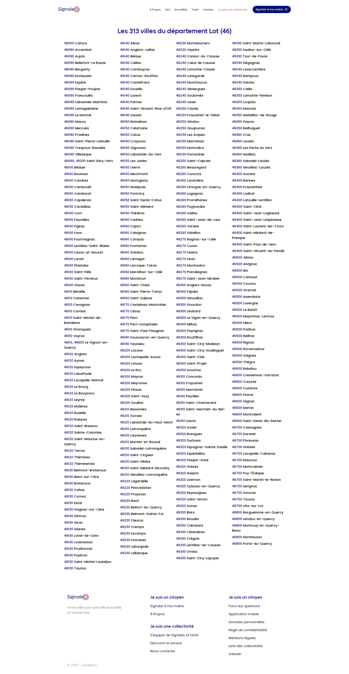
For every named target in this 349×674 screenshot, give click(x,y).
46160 (131, 219)
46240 (197, 56)
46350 (242, 89)
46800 (257, 512)
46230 (129, 500)
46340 (246, 62)
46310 (189, 376)
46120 (75, 354)
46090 (77, 49)
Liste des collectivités (246, 646)
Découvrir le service (166, 643)
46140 (130, 43)
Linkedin (235, 654)
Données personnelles (246, 622)
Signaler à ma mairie (269, 9)
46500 (242, 257)
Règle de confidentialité (248, 630)
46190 (144, 337)
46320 (186, 427)
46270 (196, 239)
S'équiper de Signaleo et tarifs (174, 635)
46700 (247, 427)
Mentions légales (242, 638)
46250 (187, 108)
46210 (133, 409)
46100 (75, 167)
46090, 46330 (88, 161)
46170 (143, 304)
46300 (194, 285)
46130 (85, 470)
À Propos (157, 614)
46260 (191, 167)
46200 (131, 350)
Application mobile (244, 614)
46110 (74, 291)
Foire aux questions (244, 606)
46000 (75, 43)
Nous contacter (162, 651)
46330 (185, 512)
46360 (241, 134)
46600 (244, 368)
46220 (134, 481)
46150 (133, 121)
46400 (243, 174)
